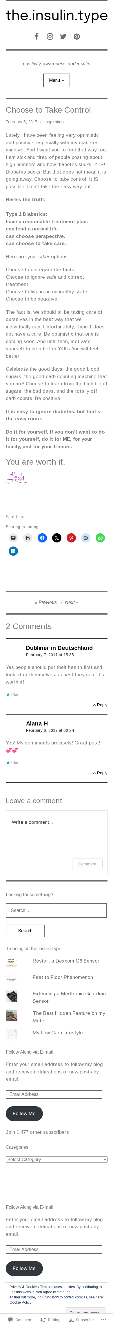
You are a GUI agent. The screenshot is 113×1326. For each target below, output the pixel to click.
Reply (102, 705)
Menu (54, 80)
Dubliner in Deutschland (59, 648)
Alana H (37, 723)
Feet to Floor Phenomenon (63, 977)
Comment (87, 863)
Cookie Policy (20, 1302)
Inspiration (54, 122)
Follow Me (24, 1113)
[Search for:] (56, 910)
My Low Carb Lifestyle (58, 1033)
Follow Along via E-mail (29, 1052)
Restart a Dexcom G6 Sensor (66, 961)
